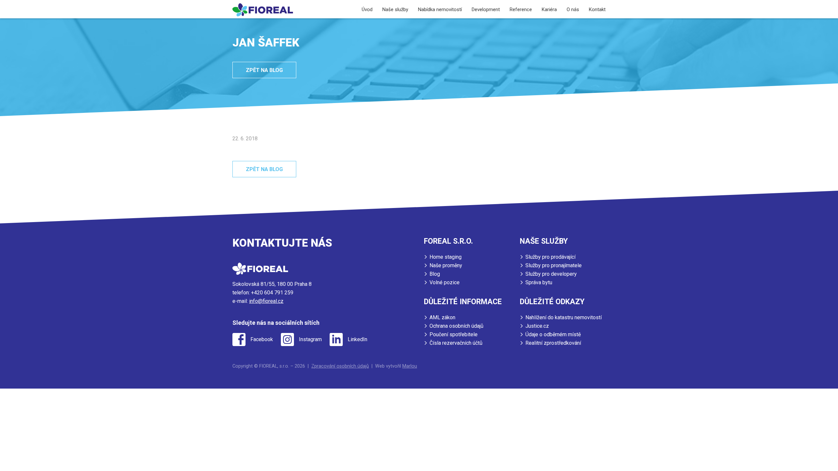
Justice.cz (537, 326)
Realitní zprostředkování (553, 343)
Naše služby (395, 9)
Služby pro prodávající (550, 257)
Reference (521, 9)
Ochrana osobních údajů (456, 326)
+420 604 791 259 (272, 292)
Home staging (445, 257)
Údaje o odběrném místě (553, 334)
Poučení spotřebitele (453, 334)
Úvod (367, 9)
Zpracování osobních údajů (340, 366)
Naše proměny (445, 265)
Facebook (261, 339)
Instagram (310, 339)
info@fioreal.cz (266, 301)
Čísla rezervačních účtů (456, 343)
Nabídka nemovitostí (440, 9)
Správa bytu (538, 282)
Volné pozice (444, 282)
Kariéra (549, 9)
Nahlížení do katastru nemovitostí (563, 317)
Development (486, 9)
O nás (573, 9)
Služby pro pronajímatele (553, 265)
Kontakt (597, 9)
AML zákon (442, 317)
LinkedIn (357, 339)
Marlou (409, 366)
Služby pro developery (551, 274)
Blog (434, 274)
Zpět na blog (264, 70)
